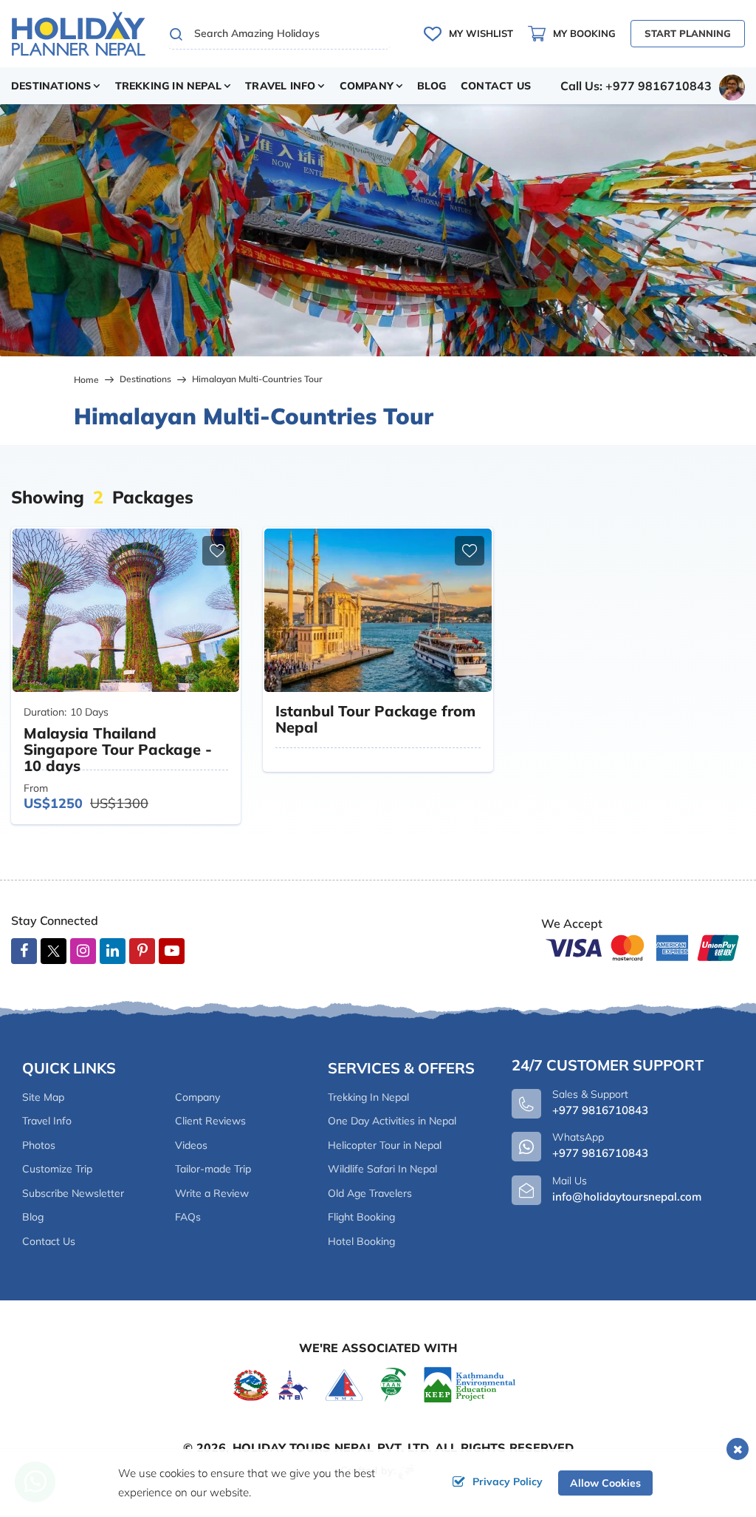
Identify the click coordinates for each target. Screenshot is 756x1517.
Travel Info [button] (280, 85)
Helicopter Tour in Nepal (384, 1145)
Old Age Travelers (370, 1193)
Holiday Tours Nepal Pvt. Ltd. (332, 1447)
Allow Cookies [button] (605, 1483)
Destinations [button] (51, 85)
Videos (191, 1145)
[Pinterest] (142, 951)
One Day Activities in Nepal (392, 1120)
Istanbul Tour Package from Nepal (375, 719)
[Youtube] (172, 951)
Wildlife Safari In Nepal (382, 1168)
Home (86, 379)
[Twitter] (53, 953)
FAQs (188, 1217)
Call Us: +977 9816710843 (636, 85)
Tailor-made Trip (213, 1168)
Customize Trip (57, 1168)
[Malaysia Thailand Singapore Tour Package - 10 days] (126, 610)
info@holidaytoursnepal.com (626, 1196)
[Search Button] (176, 34)
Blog (431, 85)
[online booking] (643, 946)
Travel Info (47, 1120)
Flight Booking (361, 1217)
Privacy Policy (507, 1481)
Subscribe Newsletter (73, 1193)
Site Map (43, 1097)
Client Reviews (210, 1120)
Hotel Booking (361, 1241)
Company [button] (367, 85)
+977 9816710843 (600, 1153)
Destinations (145, 378)
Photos (38, 1145)
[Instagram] (83, 951)
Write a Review (212, 1193)
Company (197, 1097)
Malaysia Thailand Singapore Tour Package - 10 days (118, 749)
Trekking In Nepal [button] (168, 85)
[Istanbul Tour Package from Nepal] (377, 610)
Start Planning (688, 33)
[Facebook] (24, 951)
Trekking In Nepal (368, 1097)
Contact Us (496, 85)
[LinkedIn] (113, 951)
